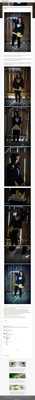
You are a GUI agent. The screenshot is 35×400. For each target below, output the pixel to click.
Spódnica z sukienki (11, 367)
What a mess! (5, 1)
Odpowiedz (7, 328)
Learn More (16, 399)
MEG (6, 329)
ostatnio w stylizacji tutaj (15, 314)
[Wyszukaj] (9, 1)
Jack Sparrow (27, 58)
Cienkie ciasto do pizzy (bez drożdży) (13, 390)
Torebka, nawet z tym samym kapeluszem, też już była (11, 315)
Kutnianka (7, 333)
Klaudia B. (7, 336)
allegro (11, 314)
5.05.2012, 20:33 (9, 341)
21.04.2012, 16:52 (10, 333)
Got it (20, 399)
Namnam (7, 341)
